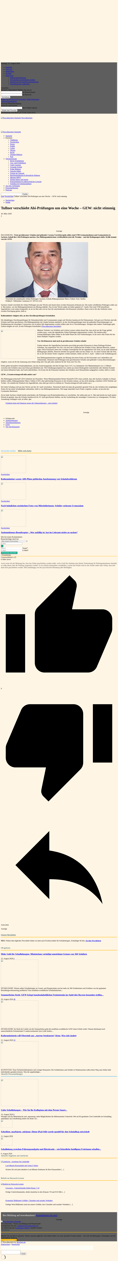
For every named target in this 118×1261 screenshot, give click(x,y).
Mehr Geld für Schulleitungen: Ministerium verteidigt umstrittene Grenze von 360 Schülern (44, 954)
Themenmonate (11, 159)
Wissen (12, 150)
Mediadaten (10, 71)
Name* (25, 548)
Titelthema (14, 140)
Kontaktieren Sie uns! (46, 1215)
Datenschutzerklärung (18, 78)
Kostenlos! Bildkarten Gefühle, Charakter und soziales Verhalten (29, 1201)
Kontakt (8, 74)
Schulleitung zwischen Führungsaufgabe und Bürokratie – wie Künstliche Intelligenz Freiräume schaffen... (51, 1149)
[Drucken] (63, 223)
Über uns (9, 69)
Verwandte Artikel (8, 451)
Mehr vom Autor (24, 451)
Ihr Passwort (26, 95)
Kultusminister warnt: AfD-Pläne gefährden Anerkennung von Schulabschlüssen (39, 479)
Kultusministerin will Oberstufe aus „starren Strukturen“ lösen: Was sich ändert (38, 1035)
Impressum (9, 76)
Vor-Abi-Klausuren (13, 427)
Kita (11, 157)
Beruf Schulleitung (17, 161)
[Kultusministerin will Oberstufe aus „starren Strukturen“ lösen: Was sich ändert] (19, 1068)
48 (14, 999)
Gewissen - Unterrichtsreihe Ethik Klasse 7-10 (22, 1188)
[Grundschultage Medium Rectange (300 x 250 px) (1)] (18, 358)
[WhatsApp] (38, 223)
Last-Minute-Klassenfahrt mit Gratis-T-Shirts (22, 1166)
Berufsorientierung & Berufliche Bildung (25, 175)
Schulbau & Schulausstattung (20, 184)
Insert (23, 1254)
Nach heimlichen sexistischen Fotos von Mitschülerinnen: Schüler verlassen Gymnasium (42, 505)
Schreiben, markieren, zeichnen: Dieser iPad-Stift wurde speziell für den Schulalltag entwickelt (45, 1131)
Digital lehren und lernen (19, 180)
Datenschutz (5, 1244)
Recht (12, 152)
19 (14, 1040)
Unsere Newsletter (8, 935)
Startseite (9, 67)
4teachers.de (21, 1242)
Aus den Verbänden (13, 186)
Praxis (12, 144)
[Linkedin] (46, 223)
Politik (12, 146)
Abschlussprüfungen (13, 423)
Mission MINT (15, 177)
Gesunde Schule (16, 167)
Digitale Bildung (16, 155)
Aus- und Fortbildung (18, 163)
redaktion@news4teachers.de (27, 1226)
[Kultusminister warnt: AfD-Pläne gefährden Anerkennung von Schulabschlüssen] (13, 472)
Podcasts (9, 190)
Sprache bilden (15, 171)
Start (2, 196)
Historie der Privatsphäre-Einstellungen (24, 82)
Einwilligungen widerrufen (20, 84)
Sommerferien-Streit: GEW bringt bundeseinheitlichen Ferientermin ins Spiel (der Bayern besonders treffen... (52, 995)
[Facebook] (22, 223)
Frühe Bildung (15, 169)
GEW (8, 425)
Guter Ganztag (15, 165)
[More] (72, 223)
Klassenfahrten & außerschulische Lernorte (25, 182)
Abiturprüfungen (12, 420)
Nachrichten (14, 142)
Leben (12, 148)
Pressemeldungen (12, 188)
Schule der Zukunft (17, 173)
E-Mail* (25, 550)
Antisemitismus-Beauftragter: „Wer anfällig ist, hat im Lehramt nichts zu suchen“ (39, 532)
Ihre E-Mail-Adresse (29, 108)
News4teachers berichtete (51, 326)
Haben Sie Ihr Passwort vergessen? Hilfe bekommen (20, 99)
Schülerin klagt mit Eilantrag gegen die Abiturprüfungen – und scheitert (31, 403)
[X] (30, 223)
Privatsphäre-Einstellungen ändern (22, 80)
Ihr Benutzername (28, 92)
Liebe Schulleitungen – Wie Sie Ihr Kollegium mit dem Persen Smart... (34, 1110)
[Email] (55, 223)
